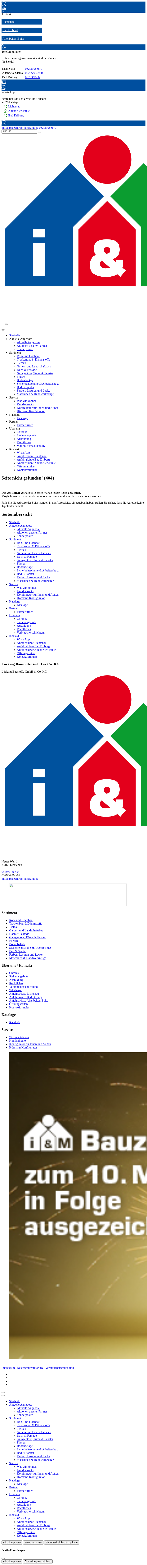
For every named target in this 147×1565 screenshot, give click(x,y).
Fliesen (21, 376)
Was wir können (27, 401)
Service (13, 584)
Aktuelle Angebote (28, 342)
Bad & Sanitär (25, 387)
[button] (3, 329)
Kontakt (14, 636)
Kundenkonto (25, 404)
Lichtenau (8, 21)
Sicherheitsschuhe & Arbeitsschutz (38, 383)
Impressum (8, 1367)
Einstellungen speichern (38, 1561)
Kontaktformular (27, 469)
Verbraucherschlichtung (31, 445)
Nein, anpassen (33, 1542)
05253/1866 (32, 77)
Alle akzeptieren (12, 1542)
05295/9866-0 (33, 68)
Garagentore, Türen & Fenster (35, 373)
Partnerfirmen (25, 425)
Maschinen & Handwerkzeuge (35, 394)
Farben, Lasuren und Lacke (33, 390)
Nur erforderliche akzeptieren (62, 1542)
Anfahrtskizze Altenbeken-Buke (36, 463)
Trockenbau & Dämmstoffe (33, 359)
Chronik (22, 432)
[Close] (3, 1395)
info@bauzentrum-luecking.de (20, 878)
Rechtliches (24, 442)
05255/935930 (34, 73)
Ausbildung (24, 438)
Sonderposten (25, 349)
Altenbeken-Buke (13, 38)
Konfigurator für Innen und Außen (38, 407)
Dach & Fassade (27, 369)
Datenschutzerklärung (30, 1367)
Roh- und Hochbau (28, 356)
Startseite (14, 335)
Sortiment (15, 539)
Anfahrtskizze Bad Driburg (33, 459)
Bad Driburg (10, 30)
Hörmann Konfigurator (31, 411)
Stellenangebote (26, 435)
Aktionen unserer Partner (32, 345)
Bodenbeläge (25, 380)
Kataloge (22, 418)
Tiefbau (21, 363)
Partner (13, 608)
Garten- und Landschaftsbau (34, 366)
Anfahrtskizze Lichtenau (32, 456)
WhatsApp (23, 452)
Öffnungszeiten (26, 466)
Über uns (14, 615)
